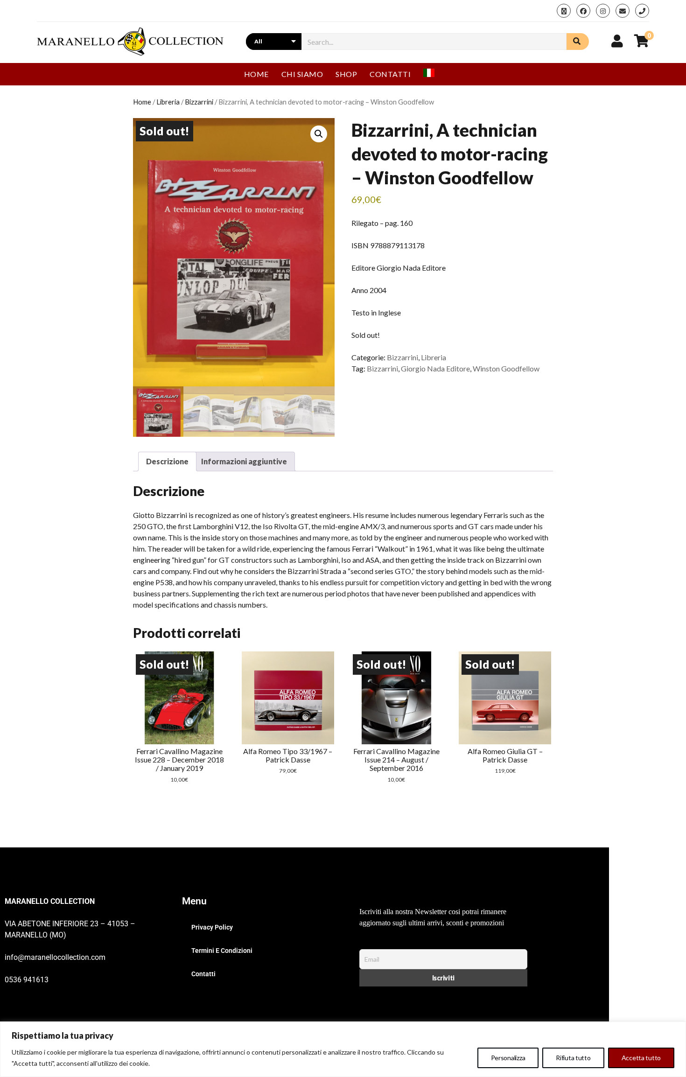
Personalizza (508, 1058)
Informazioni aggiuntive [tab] (244, 461)
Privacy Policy (212, 927)
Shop (346, 74)
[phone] (642, 11)
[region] (343, 1049)
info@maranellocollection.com (55, 957)
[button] (318, 134)
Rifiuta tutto (573, 1058)
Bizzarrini (199, 102)
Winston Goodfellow (506, 368)
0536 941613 (27, 979)
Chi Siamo (302, 74)
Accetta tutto (641, 1058)
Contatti (390, 74)
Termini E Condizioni (221, 950)
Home (256, 74)
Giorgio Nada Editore (435, 368)
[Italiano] (433, 74)
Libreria (168, 102)
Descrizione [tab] (167, 461)
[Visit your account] (617, 41)
